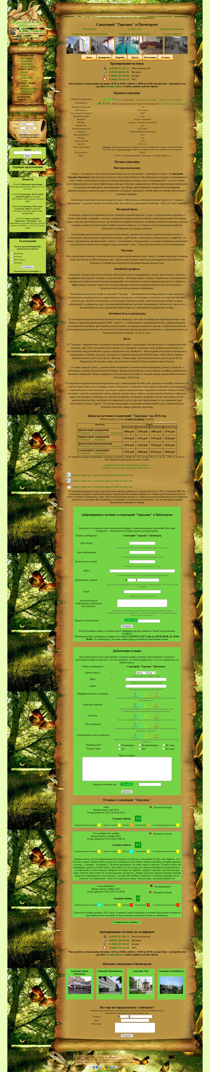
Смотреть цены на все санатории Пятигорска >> (127, 468)
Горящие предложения (28, 167)
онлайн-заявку (114, 86)
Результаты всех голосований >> (27, 271)
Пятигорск (26, 63)
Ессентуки (26, 61)
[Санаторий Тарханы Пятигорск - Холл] (102, 53)
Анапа (24, 72)
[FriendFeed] (113, 1067)
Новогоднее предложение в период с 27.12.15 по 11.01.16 (27, 186)
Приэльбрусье (28, 91)
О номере (83, 432)
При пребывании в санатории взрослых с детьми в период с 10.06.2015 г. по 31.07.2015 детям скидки (27, 223)
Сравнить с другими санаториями (90, 34)
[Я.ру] (90, 1067)
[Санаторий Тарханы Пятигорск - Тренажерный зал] (176, 53)
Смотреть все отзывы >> (127, 922)
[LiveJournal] (110, 1067)
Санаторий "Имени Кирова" (110, 971)
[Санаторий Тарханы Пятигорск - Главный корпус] (77, 53)
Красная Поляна (30, 88)
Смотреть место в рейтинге (170, 100)
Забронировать (116, 433)
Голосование (27, 241)
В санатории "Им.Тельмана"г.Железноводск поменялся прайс (27, 197)
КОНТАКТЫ (24, 97)
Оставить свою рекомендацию (174, 104)
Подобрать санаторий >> (30, 135)
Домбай (25, 86)
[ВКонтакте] (93, 1067)
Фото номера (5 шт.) (100, 446)
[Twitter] (100, 1067)
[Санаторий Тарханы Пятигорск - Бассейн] (127, 53)
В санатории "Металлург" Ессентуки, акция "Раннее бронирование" (28, 209)
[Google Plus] (119, 1067)
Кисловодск (27, 58)
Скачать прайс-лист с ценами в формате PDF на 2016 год (102, 486)
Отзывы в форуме (171, 34)
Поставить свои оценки (146, 100)
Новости (27, 179)
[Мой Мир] (106, 1067)
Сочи (23, 75)
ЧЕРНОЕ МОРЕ (26, 69)
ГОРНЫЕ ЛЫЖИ (27, 83)
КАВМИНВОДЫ (26, 55)
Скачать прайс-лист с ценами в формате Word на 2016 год (101, 481)
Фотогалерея (89, 29)
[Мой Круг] (116, 1067)
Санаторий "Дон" (141, 971)
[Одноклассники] (103, 1067)
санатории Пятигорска (129, 18)
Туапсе (24, 80)
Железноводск (28, 66)
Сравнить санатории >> (30, 137)
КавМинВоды (113, 18)
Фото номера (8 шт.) (100, 433)
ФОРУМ (22, 100)
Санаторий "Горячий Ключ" (171, 971)
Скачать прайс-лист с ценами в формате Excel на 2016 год (101, 475)
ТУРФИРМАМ (25, 94)
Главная (103, 18)
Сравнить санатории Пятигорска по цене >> (127, 465)
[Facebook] (97, 1067)
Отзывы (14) (134, 29)
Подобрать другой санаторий (134, 34)
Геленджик (27, 77)
